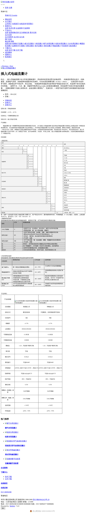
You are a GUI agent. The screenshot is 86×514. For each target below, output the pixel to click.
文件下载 (19, 50)
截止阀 (7, 41)
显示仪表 (33, 32)
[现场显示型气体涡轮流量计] (16, 441)
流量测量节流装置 (11, 463)
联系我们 (29, 24)
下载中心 (8, 48)
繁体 (3, 508)
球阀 (12, 41)
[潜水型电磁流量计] (12, 450)
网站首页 (8, 19)
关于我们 (8, 21)
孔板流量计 (72, 46)
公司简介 (8, 24)
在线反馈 (22, 24)
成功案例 (8, 52)
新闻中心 (8, 26)
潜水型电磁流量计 (11, 454)
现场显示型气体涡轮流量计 (15, 445)
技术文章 (12, 28)
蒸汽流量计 (39, 46)
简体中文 (8, 15)
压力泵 (16, 37)
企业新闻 (19, 28)
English (14, 15)
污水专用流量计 (73, 43)
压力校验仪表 (24, 32)
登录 (6, 8)
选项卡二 (8, 102)
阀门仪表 (8, 39)
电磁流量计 (56, 46)
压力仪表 (8, 35)
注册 (10, 8)
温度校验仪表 (14, 32)
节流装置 (64, 46)
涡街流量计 (48, 46)
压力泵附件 (9, 37)
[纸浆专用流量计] (11, 432)
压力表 (21, 37)
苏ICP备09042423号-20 (41, 499)
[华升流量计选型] (43, 2)
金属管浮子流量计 (19, 46)
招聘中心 (8, 54)
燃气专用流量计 (49, 43)
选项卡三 (8, 105)
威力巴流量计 (29, 43)
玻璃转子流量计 (18, 43)
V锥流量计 (39, 43)
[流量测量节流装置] (12, 459)
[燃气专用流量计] (11, 423)
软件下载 (12, 50)
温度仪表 (8, 43)
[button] (4, 66)
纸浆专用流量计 (61, 43)
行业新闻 (26, 28)
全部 (6, 28)
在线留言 (15, 24)
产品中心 (8, 30)
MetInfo (12, 506)
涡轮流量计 (30, 46)
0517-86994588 (6, 492)
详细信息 (8, 100)
